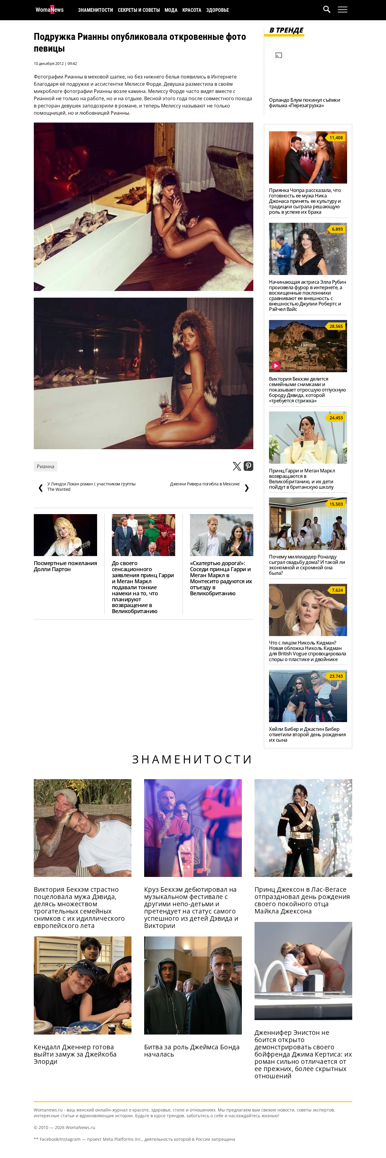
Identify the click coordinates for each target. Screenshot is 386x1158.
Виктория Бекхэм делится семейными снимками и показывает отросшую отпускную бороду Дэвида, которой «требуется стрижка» (307, 390)
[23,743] (308, 720)
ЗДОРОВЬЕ (217, 10)
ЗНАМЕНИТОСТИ (95, 10)
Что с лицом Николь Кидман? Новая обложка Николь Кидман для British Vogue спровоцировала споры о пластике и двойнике (307, 650)
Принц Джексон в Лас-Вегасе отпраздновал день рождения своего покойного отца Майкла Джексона (302, 900)
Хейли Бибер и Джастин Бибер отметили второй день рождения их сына (307, 734)
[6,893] (308, 273)
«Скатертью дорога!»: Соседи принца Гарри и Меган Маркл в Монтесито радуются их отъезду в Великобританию (221, 578)
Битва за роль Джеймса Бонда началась (192, 1050)
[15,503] (308, 548)
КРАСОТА (191, 10)
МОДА (171, 10)
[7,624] (308, 634)
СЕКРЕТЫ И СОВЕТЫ (139, 10)
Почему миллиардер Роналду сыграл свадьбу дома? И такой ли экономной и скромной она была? (307, 564)
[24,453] (308, 462)
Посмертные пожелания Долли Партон (65, 566)
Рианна (45, 466)
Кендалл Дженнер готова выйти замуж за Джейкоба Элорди (75, 1054)
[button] (330, 10)
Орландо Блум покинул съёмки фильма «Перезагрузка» (304, 103)
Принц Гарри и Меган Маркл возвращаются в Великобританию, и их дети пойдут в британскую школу (302, 478)
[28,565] (308, 370)
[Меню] (342, 10)
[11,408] (308, 181)
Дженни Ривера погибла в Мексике (209, 486)
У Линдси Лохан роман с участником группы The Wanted (87, 486)
